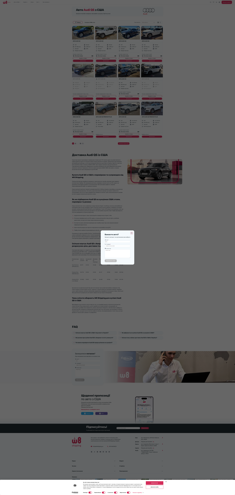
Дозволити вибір (154, 487)
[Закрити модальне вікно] (132, 233)
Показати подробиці (137, 492)
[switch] (103, 493)
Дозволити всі (154, 482)
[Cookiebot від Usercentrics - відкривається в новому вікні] (75, 493)
